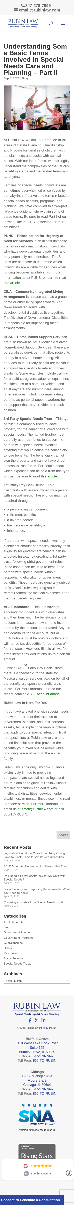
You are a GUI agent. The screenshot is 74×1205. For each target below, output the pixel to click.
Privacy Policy (48, 1027)
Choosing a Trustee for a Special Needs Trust (33, 902)
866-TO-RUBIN (44, 1061)
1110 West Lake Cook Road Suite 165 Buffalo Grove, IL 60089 (37, 1047)
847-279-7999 (38, 5)
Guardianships (13, 942)
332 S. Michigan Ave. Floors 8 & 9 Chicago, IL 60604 (37, 1080)
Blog (25, 78)
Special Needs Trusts (17, 963)
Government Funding (17, 932)
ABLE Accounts (13, 922)
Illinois (8, 948)
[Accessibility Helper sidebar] (69, 1173)
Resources (11, 953)
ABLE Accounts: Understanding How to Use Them (36, 866)
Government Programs (19, 937)
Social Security (13, 958)
